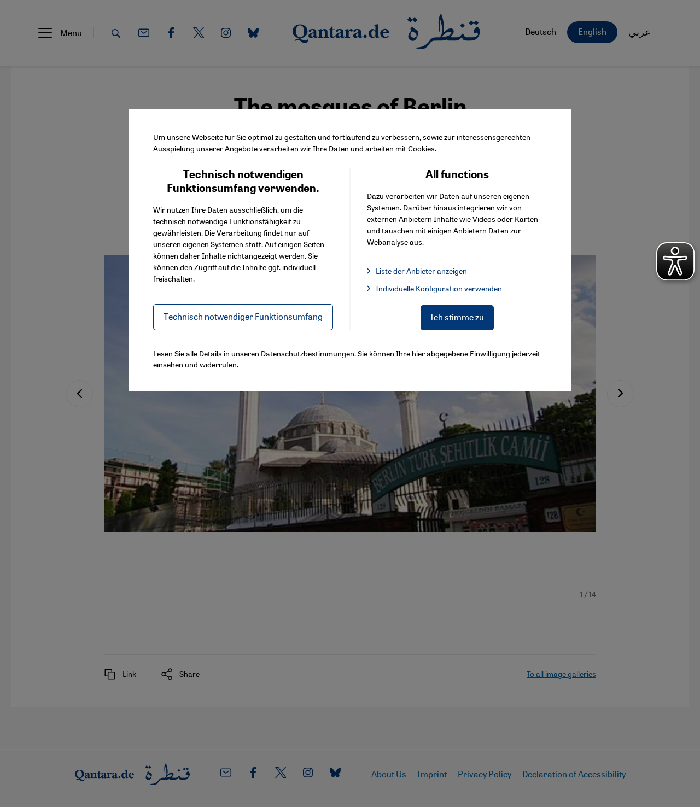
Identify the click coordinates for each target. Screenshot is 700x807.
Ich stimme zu (457, 317)
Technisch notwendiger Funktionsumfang (243, 316)
